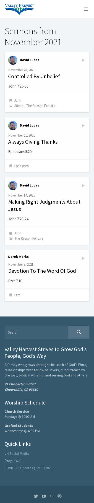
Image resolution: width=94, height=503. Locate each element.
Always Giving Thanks (33, 141)
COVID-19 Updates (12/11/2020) (29, 468)
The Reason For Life (40, 106)
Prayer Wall (14, 460)
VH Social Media (17, 453)
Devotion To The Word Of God (42, 270)
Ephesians (21, 166)
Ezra (17, 295)
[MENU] (84, 9)
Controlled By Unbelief (34, 76)
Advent (19, 106)
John (17, 100)
